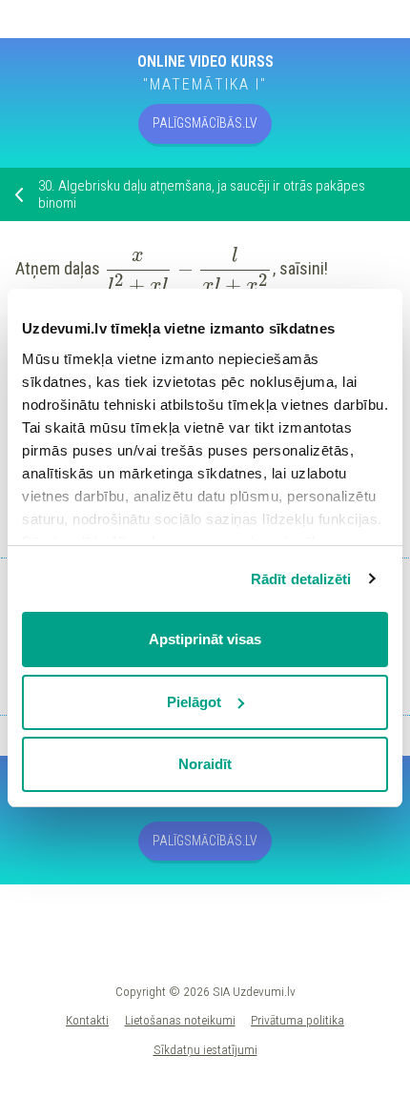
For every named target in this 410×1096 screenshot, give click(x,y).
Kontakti (87, 1019)
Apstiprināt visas (205, 639)
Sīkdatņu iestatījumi (205, 1049)
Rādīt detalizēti (301, 579)
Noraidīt (205, 764)
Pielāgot (194, 702)
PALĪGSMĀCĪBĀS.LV (205, 123)
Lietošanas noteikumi (180, 1019)
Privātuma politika (297, 1019)
